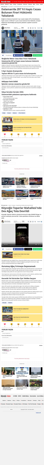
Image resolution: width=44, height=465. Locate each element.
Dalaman (7, 4)
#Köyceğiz (4, 302)
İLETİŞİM (15, 396)
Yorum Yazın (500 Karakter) (7, 145)
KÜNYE (19, 396)
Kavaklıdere (19, 4)
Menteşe (30, 4)
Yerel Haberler (11, 6)
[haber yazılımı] (38, 412)
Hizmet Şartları (33, 396)
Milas (34, 4)
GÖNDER (40, 155)
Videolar (10, 205)
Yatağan (39, 404)
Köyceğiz (13, 205)
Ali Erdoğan (24, 404)
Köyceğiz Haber (4, 6)
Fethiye (14, 4)
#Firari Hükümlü (22, 112)
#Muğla (3, 112)
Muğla (22, 27)
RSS (12, 409)
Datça (11, 4)
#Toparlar (10, 302)
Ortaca (37, 4)
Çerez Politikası (40, 396)
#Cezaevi (9, 112)
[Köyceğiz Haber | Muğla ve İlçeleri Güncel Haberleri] (6, 396)
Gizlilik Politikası (25, 396)
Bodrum (2, 4)
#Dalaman (15, 112)
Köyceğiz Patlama (17, 404)
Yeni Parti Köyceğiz (32, 404)
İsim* (3, 141)
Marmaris (25, 4)
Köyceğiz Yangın (9, 404)
